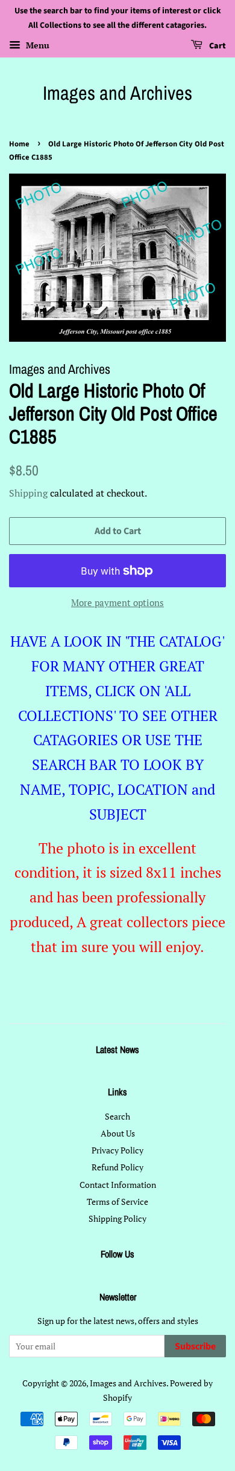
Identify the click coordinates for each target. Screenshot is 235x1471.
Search (117, 1116)
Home (19, 144)
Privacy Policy (117, 1150)
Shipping (28, 493)
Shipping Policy (117, 1218)
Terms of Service (117, 1201)
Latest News (117, 1049)
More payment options (117, 602)
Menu (36, 45)
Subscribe (195, 1346)
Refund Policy (117, 1167)
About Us (118, 1133)
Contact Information (118, 1184)
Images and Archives (117, 93)
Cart (216, 46)
